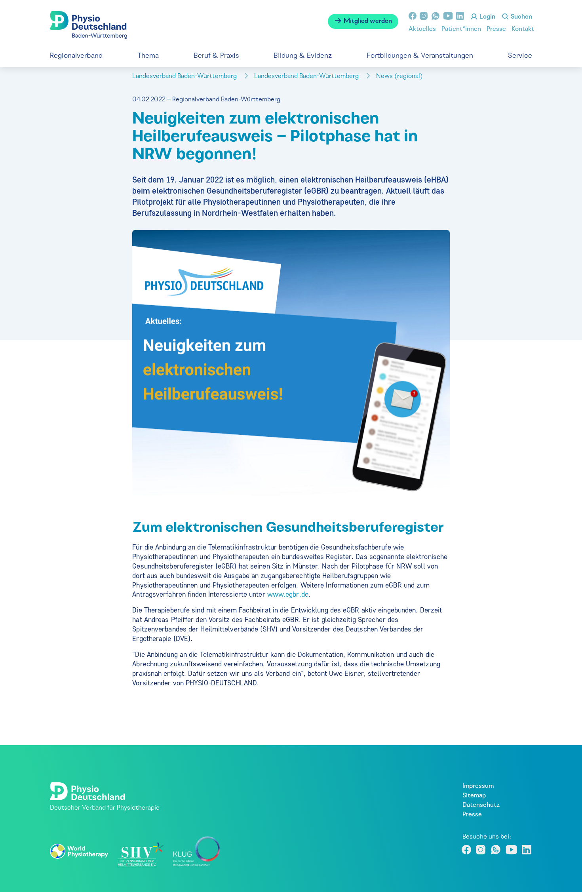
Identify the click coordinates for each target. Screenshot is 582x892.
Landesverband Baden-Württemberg (185, 76)
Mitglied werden (367, 21)
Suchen (520, 17)
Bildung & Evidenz (303, 56)
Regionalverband (76, 56)
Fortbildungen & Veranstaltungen (420, 56)
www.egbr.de (287, 594)
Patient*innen (461, 29)
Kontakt (523, 29)
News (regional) (400, 76)
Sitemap (474, 796)
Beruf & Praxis (216, 56)
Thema (148, 56)
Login (486, 17)
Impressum (478, 786)
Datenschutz (481, 805)
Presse (496, 29)
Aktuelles (422, 29)
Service (520, 56)
